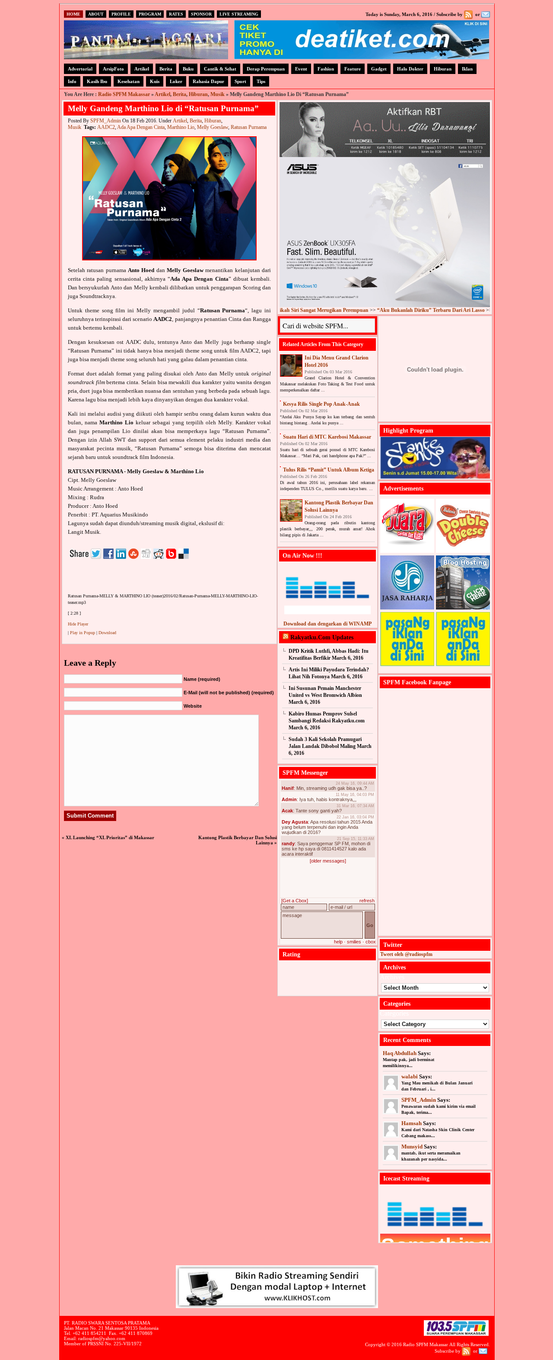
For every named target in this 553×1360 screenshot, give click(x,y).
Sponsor (201, 14)
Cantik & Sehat (220, 68)
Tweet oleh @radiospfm (406, 954)
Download (107, 632)
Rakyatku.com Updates (321, 637)
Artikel (141, 68)
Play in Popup (82, 632)
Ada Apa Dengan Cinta (141, 127)
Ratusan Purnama (249, 127)
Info (72, 81)
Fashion (326, 68)
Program (150, 14)
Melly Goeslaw (212, 127)
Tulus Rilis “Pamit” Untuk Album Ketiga (328, 470)
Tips (261, 81)
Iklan (467, 68)
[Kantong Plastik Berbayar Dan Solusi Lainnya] (291, 510)
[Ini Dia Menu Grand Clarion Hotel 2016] (291, 365)
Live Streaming (238, 14)
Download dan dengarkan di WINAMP (327, 624)
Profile (121, 14)
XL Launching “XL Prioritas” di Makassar (110, 837)
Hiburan (442, 68)
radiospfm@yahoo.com (101, 1338)
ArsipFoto (113, 68)
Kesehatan (129, 81)
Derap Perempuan (266, 68)
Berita (165, 68)
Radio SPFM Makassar (124, 94)
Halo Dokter (410, 68)
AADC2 (106, 127)
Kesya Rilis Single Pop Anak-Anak (321, 404)
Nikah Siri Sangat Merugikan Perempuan (289, 310)
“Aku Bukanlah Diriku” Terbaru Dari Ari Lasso (398, 310)
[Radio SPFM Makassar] (146, 57)
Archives (392, 977)
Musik (217, 94)
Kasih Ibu (97, 81)
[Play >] (75, 581)
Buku (188, 68)
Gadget (379, 68)
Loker (176, 81)
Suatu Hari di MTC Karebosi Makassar (327, 437)
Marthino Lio (180, 127)
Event (301, 68)
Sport (240, 81)
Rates (176, 14)
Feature (352, 68)
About (96, 14)
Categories (394, 1013)
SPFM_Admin (105, 121)
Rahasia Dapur (208, 81)
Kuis (154, 81)
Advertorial (80, 68)
